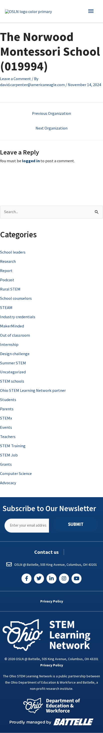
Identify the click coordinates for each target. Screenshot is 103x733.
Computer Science (16, 473)
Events (6, 427)
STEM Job (9, 454)
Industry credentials (17, 316)
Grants (6, 464)
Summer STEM (13, 362)
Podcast (7, 279)
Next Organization (52, 128)
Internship (9, 344)
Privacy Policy (51, 601)
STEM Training (13, 445)
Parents (7, 408)
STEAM (6, 307)
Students (8, 399)
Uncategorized (13, 371)
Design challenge (15, 353)
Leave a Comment (15, 78)
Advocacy (8, 482)
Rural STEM (10, 289)
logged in (31, 160)
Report (6, 270)
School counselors (16, 298)
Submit (76, 524)
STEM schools (12, 381)
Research (8, 261)
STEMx (6, 418)
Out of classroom (15, 335)
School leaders (13, 252)
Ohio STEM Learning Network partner (33, 390)
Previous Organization (51, 113)
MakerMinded (12, 325)
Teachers (8, 436)
